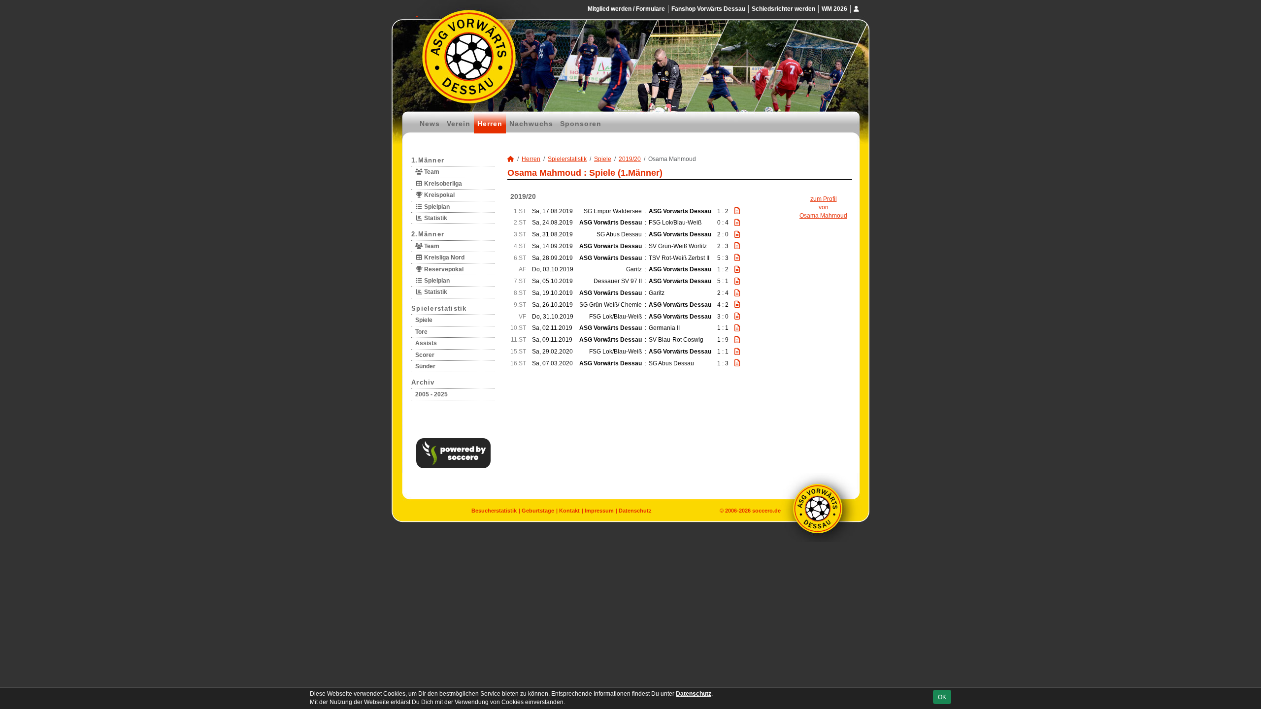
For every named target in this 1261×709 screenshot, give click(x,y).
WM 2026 (834, 8)
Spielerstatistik (439, 308)
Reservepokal (443, 269)
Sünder (425, 366)
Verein (458, 124)
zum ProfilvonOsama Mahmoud (823, 207)
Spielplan (436, 206)
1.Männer (427, 160)
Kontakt (569, 511)
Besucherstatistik (494, 511)
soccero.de (766, 511)
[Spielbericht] (737, 211)
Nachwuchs (531, 124)
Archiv (423, 382)
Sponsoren (580, 124)
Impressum (599, 511)
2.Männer (427, 234)
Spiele (423, 320)
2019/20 (630, 159)
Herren (489, 124)
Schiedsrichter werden (783, 8)
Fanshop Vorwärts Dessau (708, 8)
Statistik (435, 218)
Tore (421, 331)
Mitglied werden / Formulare (626, 8)
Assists (426, 343)
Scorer (424, 355)
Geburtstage (538, 511)
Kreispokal (439, 195)
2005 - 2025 (431, 394)
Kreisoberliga (442, 183)
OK (942, 697)
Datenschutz (635, 511)
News (430, 124)
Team (431, 171)
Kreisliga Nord (444, 257)
